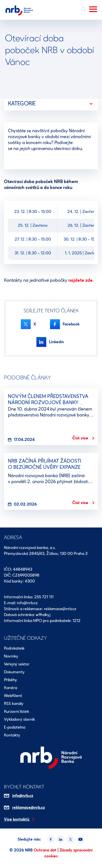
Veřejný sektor (16, 664)
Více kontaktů (17, 819)
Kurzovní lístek (16, 711)
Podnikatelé (14, 648)
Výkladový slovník (19, 719)
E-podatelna (14, 727)
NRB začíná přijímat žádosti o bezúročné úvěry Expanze (44, 464)
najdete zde (80, 280)
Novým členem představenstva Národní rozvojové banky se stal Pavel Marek (48, 402)
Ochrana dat (45, 850)
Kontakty (12, 735)
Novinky (11, 656)
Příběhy (10, 680)
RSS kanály (14, 703)
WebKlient (13, 695)
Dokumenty (14, 672)
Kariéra (10, 687)
